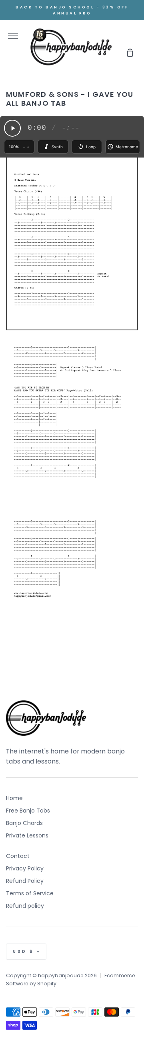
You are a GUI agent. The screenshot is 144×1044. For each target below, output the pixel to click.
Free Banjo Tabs (28, 811)
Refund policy (25, 906)
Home (14, 798)
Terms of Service (30, 893)
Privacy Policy (25, 868)
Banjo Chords (24, 823)
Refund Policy (25, 881)
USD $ (23, 951)
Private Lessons (27, 835)
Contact (18, 856)
